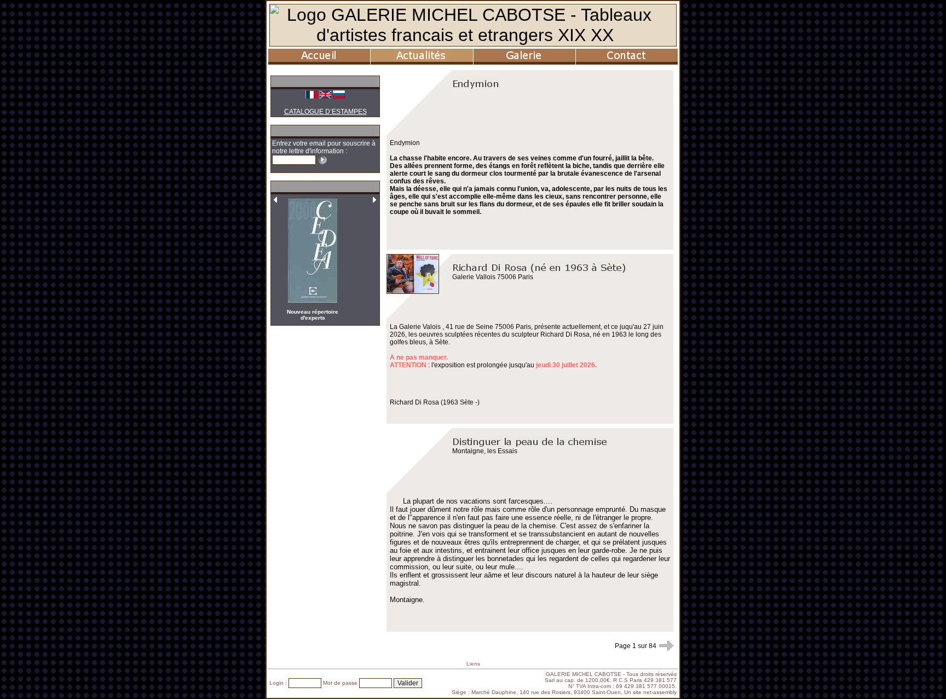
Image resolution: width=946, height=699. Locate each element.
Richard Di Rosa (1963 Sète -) (435, 402)
